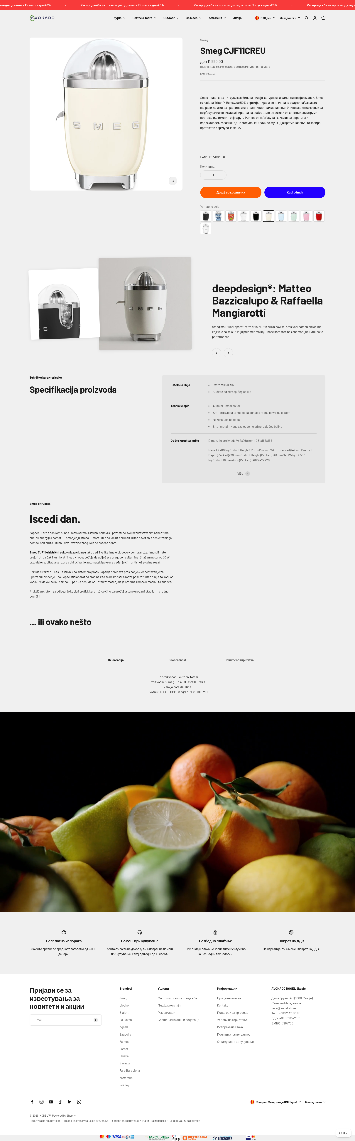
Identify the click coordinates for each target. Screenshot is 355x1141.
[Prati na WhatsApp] (79, 1101)
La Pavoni (126, 1019)
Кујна (117, 18)
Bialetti (124, 1012)
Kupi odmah (295, 192)
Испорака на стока (230, 1027)
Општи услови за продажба (177, 998)
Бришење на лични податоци (178, 1019)
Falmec (124, 1041)
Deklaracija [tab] (116, 660)
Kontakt (222, 1005)
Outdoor (169, 18)
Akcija (237, 18)
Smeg (204, 40)
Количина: (207, 166)
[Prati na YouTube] (50, 1101)
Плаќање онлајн (169, 1005)
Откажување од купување (235, 1041)
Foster (123, 1049)
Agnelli (124, 1027)
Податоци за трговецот (233, 1012)
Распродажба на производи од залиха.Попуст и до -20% (44, 5)
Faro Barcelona (129, 1070)
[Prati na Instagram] (41, 1101)
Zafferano (126, 1078)
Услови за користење (125, 1120)
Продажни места (229, 998)
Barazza (125, 1063)
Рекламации (166, 1012)
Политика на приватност (234, 1034)
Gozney (124, 1085)
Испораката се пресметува (237, 66)
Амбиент (215, 18)
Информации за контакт (185, 1120)
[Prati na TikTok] (60, 1101)
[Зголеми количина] (221, 175)
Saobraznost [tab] (177, 660)
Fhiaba (124, 1056)
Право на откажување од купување (86, 1120)
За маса (191, 18)
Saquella (125, 1034)
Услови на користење (232, 1019)
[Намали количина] (205, 175)
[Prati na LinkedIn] (69, 1101)
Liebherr (125, 1005)
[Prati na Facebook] (32, 1101)
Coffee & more (142, 18)
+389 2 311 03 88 (289, 1013)
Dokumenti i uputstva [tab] (239, 660)
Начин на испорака (154, 1120)
